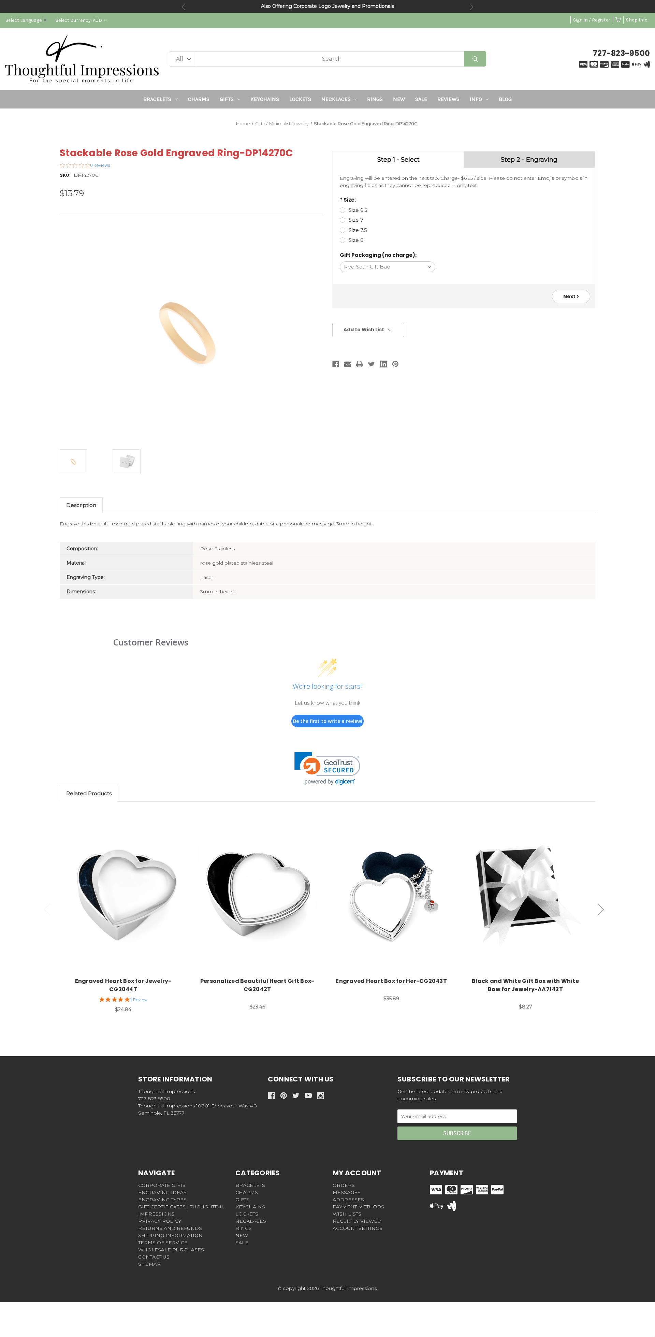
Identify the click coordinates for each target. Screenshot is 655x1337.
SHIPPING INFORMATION (170, 1235)
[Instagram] (320, 1095)
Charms (198, 99)
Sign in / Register (591, 20)
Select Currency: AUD (79, 20)
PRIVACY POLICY (159, 1221)
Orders (344, 1185)
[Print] (359, 364)
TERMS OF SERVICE (163, 1242)
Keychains (264, 99)
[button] (327, 768)
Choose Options (127, 894)
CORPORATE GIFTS (162, 1185)
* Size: (348, 199)
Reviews (448, 99)
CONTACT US (154, 1257)
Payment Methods (358, 1207)
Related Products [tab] (89, 793)
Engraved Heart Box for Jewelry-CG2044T (123, 985)
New (399, 99)
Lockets (300, 99)
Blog (505, 99)
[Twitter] (371, 364)
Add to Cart (529, 894)
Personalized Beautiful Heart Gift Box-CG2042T (257, 985)
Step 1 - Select (398, 159)
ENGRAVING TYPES (162, 1199)
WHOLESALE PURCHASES (171, 1250)
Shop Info (636, 20)
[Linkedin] (383, 364)
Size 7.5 (358, 230)
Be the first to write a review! (327, 721)
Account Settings (357, 1228)
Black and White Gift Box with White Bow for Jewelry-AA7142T (525, 985)
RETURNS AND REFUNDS (170, 1228)
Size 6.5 (358, 210)
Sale (421, 99)
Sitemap (149, 1264)
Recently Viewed (357, 1221)
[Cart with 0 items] (618, 20)
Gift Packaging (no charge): (378, 255)
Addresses (348, 1199)
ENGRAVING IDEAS (162, 1192)
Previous (183, 7)
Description (81, 505)
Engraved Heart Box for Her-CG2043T (391, 981)
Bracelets (157, 99)
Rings (375, 99)
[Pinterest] (395, 364)
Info (476, 99)
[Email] (347, 364)
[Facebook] (335, 364)
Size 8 (356, 240)
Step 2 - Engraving (529, 159)
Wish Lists (347, 1214)
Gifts (227, 99)
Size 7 (356, 220)
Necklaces (336, 99)
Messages (347, 1192)
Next (471, 7)
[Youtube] (308, 1095)
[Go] (475, 59)
